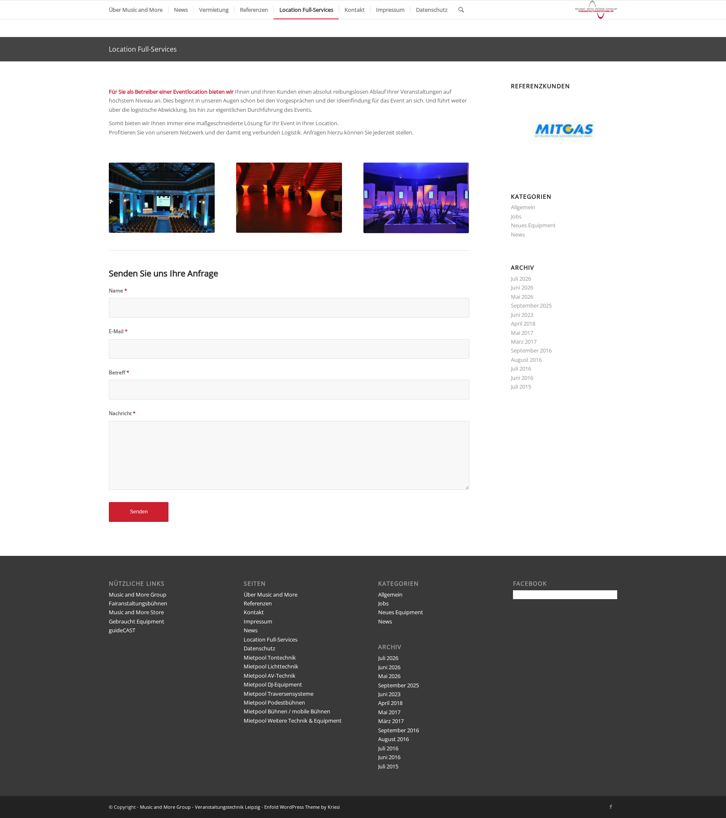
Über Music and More (270, 594)
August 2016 (526, 359)
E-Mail (118, 331)
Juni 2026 (522, 287)
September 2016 (531, 350)
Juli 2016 (521, 368)
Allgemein (523, 207)
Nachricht (122, 413)
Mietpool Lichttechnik (271, 666)
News (518, 234)
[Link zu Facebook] (611, 806)
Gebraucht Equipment (136, 621)
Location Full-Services (143, 49)
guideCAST (122, 630)
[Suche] (461, 9)
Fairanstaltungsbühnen (138, 603)
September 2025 (531, 305)
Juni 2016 (522, 377)
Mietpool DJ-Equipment (273, 684)
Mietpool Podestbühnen (274, 702)
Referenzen (258, 603)
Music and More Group (137, 594)
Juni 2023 (522, 314)
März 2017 (524, 341)
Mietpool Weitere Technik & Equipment (293, 720)
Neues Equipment (533, 225)
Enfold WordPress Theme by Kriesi (302, 807)
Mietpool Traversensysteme (278, 693)
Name (118, 290)
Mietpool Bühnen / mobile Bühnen (287, 711)
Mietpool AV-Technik (269, 675)
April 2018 (523, 323)
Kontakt (254, 612)
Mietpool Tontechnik (270, 657)
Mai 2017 (522, 333)
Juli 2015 (521, 386)
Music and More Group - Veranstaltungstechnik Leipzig (200, 807)
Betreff (119, 372)
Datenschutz (259, 648)
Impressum (258, 621)
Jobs (516, 216)
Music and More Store (136, 612)
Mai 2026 (522, 296)
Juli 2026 (521, 278)
